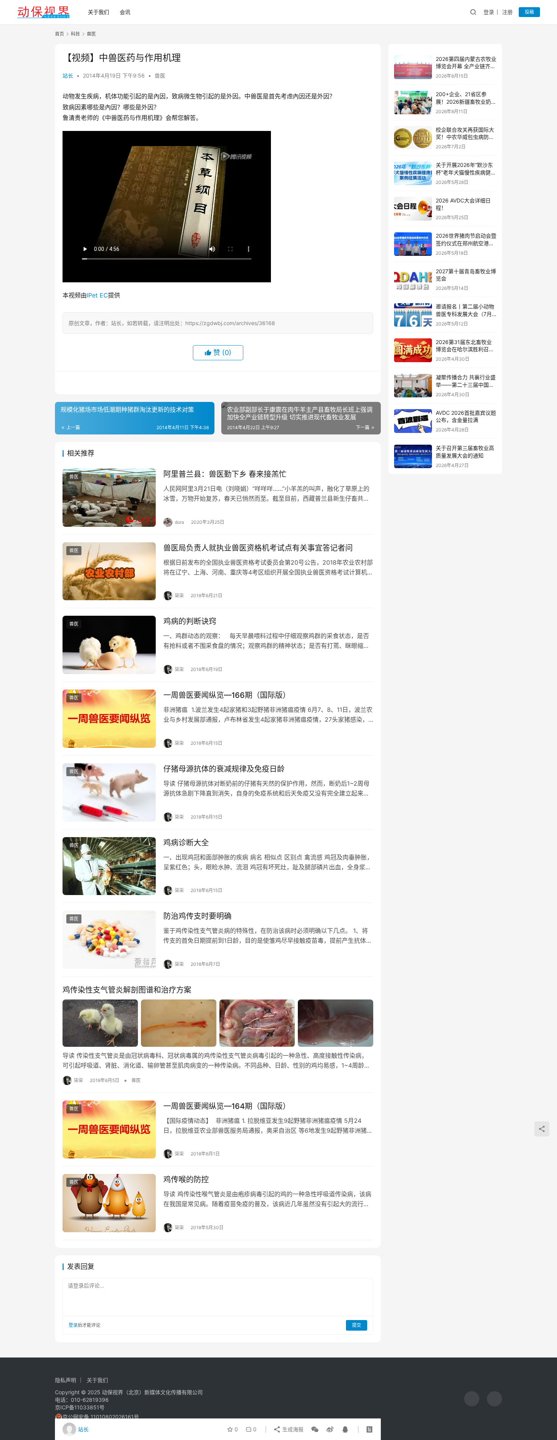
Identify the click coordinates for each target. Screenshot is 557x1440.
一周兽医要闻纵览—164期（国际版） (226, 1106)
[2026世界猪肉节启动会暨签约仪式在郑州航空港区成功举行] (413, 244)
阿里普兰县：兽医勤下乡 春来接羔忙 (224, 474)
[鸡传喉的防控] (109, 1203)
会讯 (125, 12)
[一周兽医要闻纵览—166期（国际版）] (109, 719)
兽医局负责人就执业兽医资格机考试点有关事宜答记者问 (258, 548)
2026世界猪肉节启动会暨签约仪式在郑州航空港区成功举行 (466, 243)
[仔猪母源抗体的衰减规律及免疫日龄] (109, 792)
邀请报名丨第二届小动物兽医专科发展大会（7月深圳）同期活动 (465, 314)
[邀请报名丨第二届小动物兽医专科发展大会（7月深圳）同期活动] (413, 315)
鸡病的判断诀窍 (189, 621)
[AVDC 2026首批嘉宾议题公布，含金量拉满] (413, 421)
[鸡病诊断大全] (109, 866)
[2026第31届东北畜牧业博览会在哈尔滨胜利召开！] (413, 350)
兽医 (160, 75)
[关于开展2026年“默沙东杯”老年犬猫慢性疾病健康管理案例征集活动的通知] (413, 173)
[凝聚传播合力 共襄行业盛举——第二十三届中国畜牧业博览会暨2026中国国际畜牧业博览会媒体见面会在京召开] (413, 386)
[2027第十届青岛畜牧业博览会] (413, 279)
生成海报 (292, 1429)
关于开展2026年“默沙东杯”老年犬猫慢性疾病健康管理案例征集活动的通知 (466, 172)
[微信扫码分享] (315, 1429)
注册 (507, 12)
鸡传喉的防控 (186, 1179)
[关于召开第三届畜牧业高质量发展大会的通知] (413, 457)
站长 (68, 75)
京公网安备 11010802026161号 (101, 1417)
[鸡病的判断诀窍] (109, 645)
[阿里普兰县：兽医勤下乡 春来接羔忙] (109, 498)
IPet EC (97, 295)
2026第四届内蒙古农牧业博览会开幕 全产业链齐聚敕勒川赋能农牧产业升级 (466, 66)
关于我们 (98, 12)
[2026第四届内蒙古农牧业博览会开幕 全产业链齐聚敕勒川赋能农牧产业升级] (413, 67)
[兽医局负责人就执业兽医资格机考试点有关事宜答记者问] (109, 571)
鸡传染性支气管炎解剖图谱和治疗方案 (127, 990)
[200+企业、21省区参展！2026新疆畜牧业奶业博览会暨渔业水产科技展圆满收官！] (413, 103)
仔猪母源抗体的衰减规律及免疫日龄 (224, 769)
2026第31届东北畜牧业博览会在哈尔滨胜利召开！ (464, 349)
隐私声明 (65, 1380)
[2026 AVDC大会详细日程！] (413, 209)
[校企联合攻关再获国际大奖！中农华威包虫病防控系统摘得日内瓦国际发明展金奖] (413, 138)
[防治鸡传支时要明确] (109, 940)
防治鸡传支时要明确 (197, 916)
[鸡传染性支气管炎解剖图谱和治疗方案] (218, 1022)
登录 (488, 12)
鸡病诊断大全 (186, 842)
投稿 (529, 12)
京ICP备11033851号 (80, 1407)
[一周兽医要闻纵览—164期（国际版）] (109, 1130)
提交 (356, 1325)
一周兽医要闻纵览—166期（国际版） (226, 695)
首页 (59, 34)
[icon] (471, 1398)
